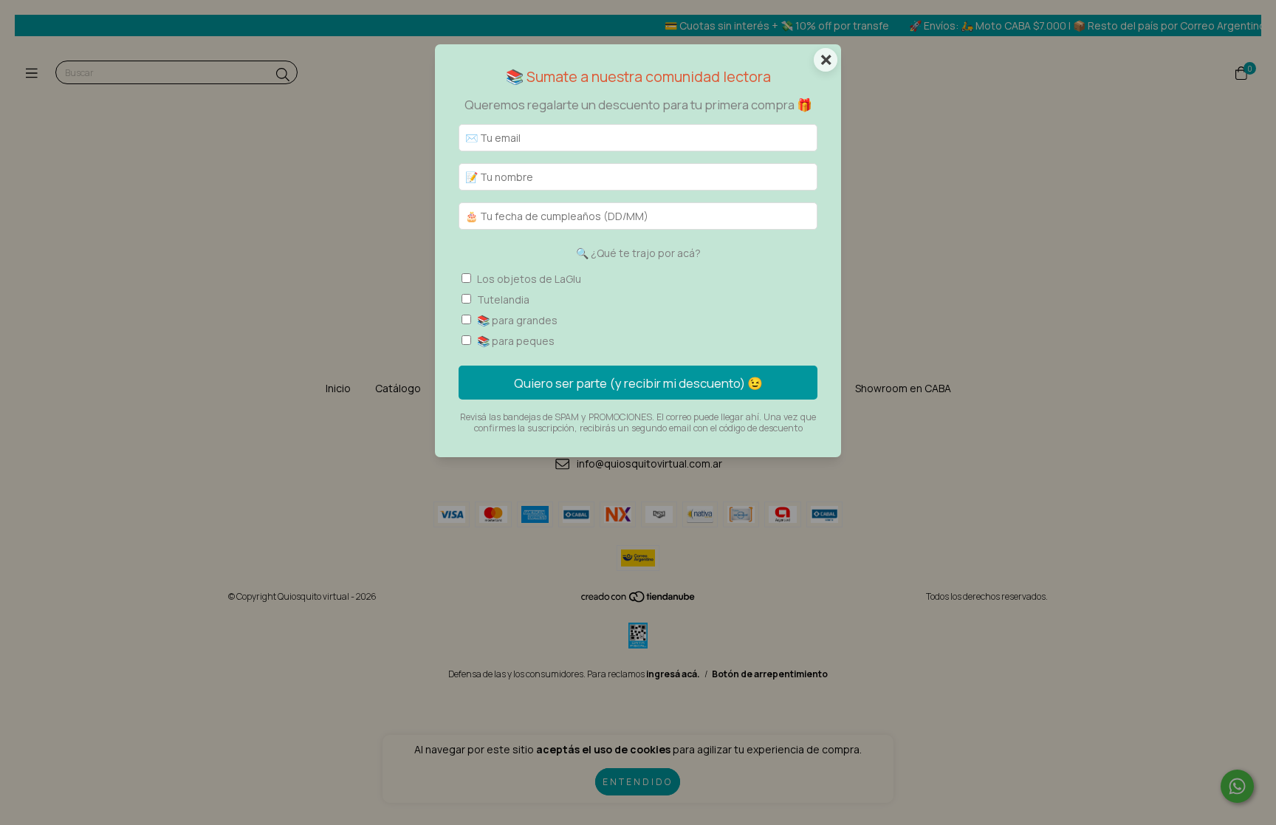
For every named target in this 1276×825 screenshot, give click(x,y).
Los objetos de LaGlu (529, 279)
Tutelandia (503, 299)
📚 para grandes (517, 320)
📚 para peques (516, 341)
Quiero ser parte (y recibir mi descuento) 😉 (638, 382)
